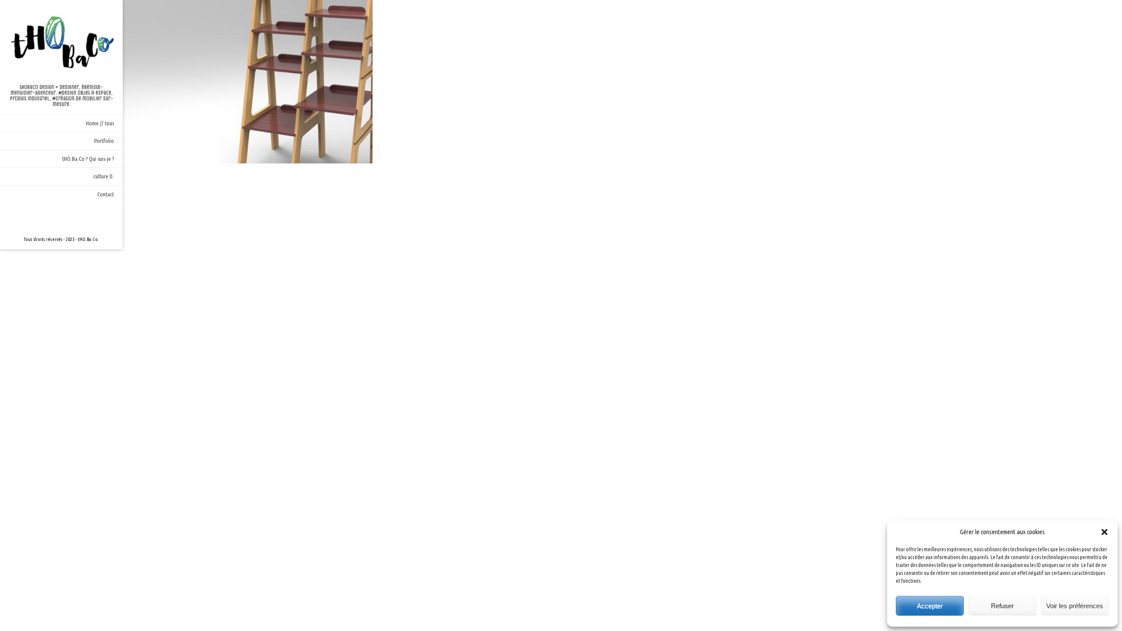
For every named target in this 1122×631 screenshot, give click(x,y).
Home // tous (100, 123)
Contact (105, 194)
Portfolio (104, 141)
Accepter (930, 606)
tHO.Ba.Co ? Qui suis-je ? (88, 159)
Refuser (1002, 606)
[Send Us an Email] (47, 219)
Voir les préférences (1074, 606)
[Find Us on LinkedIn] (75, 219)
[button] (1104, 532)
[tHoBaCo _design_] (61, 42)
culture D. (103, 176)
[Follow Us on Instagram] (61, 219)
